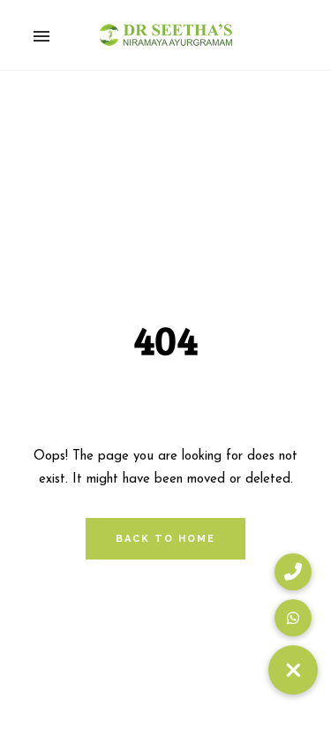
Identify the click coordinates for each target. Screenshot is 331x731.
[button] (293, 670)
